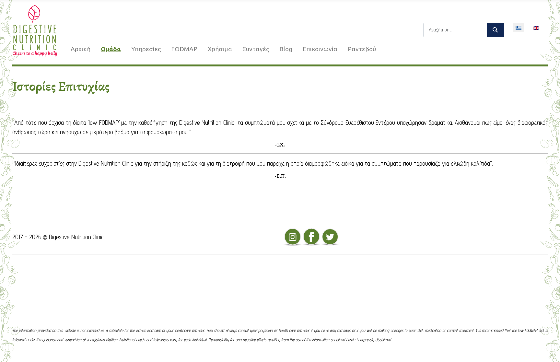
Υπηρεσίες (146, 49)
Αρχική (80, 49)
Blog (285, 49)
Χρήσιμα (220, 49)
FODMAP (184, 49)
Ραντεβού (362, 49)
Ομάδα (111, 49)
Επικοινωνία (320, 49)
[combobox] (455, 30)
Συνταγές (255, 49)
